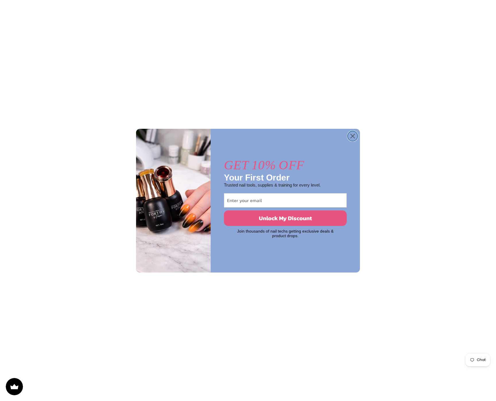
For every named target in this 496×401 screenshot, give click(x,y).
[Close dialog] (353, 136)
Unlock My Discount (285, 218)
